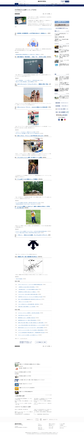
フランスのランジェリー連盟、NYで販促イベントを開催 (29, 157)
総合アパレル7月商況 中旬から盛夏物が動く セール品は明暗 (23, 401)
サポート (60, 3)
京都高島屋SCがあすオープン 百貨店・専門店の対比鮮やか (27, 320)
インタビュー (23, 5)
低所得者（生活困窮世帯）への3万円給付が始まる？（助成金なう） (32, 33)
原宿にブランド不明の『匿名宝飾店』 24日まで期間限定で (25, 81)
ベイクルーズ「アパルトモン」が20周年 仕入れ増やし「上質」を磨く (23, 404)
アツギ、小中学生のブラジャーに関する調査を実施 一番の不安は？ (28, 304)
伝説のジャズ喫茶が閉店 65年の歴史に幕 (21, 409)
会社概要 (52, 3)
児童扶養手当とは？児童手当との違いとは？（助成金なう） (27, 291)
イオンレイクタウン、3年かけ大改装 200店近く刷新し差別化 (28, 294)
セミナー (56, 5)
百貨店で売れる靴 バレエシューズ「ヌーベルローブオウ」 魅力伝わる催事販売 (30, 327)
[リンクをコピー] (45, 14)
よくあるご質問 (62, 423)
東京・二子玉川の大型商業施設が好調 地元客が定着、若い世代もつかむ (29, 299)
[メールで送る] (43, 14)
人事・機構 (44, 5)
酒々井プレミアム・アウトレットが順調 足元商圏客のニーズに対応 (42, 401)
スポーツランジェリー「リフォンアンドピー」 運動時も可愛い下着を (32, 84)
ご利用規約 (61, 425)
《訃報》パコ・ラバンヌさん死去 (23, 301)
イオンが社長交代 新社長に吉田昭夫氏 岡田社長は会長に (42, 412)
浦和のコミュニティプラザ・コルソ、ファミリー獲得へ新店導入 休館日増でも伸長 (23, 412)
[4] (57, 61)
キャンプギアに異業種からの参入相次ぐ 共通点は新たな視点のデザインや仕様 (28, 202)
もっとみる (67, 43)
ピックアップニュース (23, 338)
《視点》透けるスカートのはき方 (23, 315)
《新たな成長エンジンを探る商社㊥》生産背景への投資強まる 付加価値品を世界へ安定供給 (64, 89)
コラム (51, 5)
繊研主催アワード (51, 425)
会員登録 (63, 3)
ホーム (39, 423)
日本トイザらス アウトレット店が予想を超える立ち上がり (30, 135)
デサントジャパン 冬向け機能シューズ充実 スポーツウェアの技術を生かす (27, 133)
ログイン (67, 3)
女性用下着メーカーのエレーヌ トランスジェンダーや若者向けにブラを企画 (30, 296)
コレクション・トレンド (34, 5)
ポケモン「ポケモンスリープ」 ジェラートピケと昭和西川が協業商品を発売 (30, 284)
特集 (41, 5)
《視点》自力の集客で (19, 278)
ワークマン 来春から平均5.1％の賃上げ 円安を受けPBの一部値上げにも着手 (28, 232)
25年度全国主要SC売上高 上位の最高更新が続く (22, 414)
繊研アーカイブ (26, 3)
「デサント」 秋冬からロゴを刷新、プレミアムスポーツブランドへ (32, 235)
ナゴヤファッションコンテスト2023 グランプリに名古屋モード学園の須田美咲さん (31, 330)
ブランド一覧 (51, 426)
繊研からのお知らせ (52, 423)
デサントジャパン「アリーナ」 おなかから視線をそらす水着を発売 (32, 107)
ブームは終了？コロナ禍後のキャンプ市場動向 (27, 179)
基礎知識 (53, 5)
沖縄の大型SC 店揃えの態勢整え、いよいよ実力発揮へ (27, 306)
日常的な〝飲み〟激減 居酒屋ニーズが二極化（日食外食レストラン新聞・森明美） (31, 322)
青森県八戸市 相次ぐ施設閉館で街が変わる (27, 256)
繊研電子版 (21, 3)
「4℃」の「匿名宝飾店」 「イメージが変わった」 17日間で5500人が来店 (27, 80)
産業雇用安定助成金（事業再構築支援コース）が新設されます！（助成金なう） (28, 54)
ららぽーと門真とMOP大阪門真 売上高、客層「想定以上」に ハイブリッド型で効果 (31, 325)
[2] (57, 51)
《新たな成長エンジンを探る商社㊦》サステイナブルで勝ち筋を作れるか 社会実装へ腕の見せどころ (42, 399)
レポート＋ (48, 5)
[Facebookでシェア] (49, 14)
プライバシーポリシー (63, 426)
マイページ (40, 426)
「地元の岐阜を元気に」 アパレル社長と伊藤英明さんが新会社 (28, 289)
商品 (38, 5)
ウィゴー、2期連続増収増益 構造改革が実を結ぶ (41, 414)
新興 (40, 5)
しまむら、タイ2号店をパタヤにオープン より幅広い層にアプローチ (42, 404)
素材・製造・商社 (28, 5)
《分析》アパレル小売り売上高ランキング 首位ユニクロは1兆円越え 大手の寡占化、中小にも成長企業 (42, 410)
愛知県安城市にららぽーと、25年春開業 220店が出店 (26, 317)
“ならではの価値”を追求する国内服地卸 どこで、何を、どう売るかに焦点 (23, 399)
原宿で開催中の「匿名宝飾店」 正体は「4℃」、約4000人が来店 (31, 56)
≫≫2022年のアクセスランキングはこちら (45, 28)
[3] (57, 56)
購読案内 (56, 3)
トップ (16, 5)
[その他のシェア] (51, 14)
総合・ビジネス (19, 5)
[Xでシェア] (47, 14)
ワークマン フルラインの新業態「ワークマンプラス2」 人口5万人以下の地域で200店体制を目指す (31, 231)
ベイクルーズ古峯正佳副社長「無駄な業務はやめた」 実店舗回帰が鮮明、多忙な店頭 (31, 332)
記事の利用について (41, 429)
